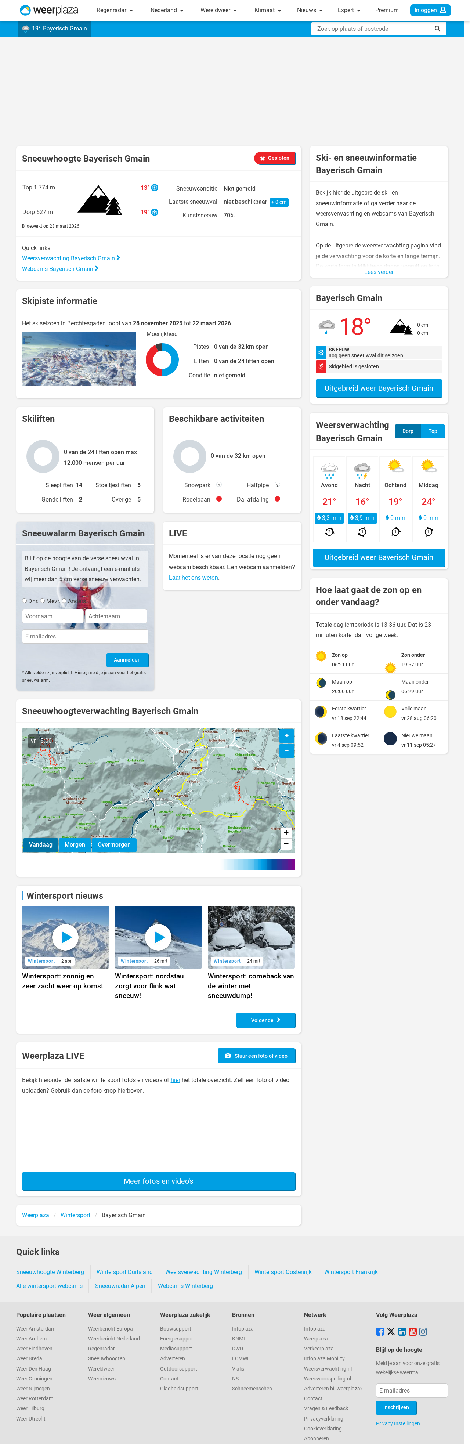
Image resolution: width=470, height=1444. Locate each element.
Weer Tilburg (30, 1408)
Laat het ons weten (193, 577)
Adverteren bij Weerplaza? (333, 1389)
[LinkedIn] (402, 1332)
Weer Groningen (34, 1379)
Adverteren (172, 1359)
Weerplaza (316, 1339)
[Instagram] (423, 1332)
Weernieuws (102, 1379)
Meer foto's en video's (158, 1181)
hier (175, 1079)
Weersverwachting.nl (328, 1369)
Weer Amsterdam (35, 1329)
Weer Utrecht (31, 1419)
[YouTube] (413, 1332)
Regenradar (112, 10)
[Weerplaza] (49, 10)
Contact (169, 1379)
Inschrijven (396, 1407)
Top (433, 431)
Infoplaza (243, 1329)
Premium (387, 10)
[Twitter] (391, 1332)
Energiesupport (177, 1339)
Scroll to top (458, 1432)
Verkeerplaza (319, 1349)
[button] (158, 791)
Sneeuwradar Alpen (120, 1285)
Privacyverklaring (323, 1419)
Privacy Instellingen (398, 1423)
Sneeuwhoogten (106, 1359)
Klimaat (265, 10)
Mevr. (53, 601)
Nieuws (307, 10)
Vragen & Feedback (326, 1408)
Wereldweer (216, 10)
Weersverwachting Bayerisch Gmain (69, 258)
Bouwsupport (175, 1329)
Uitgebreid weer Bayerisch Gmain (379, 388)
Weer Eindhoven (34, 1349)
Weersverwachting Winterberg (203, 1272)
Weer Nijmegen (33, 1389)
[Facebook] (380, 1332)
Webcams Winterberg (185, 1285)
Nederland (164, 10)
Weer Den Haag (33, 1369)
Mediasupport (176, 1349)
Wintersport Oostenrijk (283, 1272)
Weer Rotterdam (34, 1399)
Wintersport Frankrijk (351, 1272)
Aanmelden (127, 660)
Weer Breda (29, 1359)
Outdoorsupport (178, 1369)
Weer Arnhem (31, 1339)
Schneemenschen (252, 1389)
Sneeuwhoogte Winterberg (50, 1272)
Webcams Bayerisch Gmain (58, 268)
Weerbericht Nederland (114, 1339)
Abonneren (316, 1439)
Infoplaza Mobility (324, 1359)
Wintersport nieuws (64, 896)
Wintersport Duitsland (125, 1272)
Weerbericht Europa (110, 1329)
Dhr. (33, 601)
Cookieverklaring (323, 1429)
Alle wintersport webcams (49, 1285)
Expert (346, 10)
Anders (77, 601)
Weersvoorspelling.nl (327, 1379)
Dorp (407, 431)
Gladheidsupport (179, 1389)
